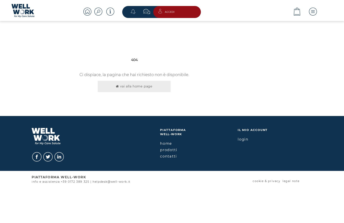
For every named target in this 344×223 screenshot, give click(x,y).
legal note (291, 181)
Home (166, 143)
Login (243, 139)
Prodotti (168, 150)
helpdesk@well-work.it (112, 181)
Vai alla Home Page (135, 86)
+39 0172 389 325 (75, 181)
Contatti (168, 156)
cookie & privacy (266, 181)
